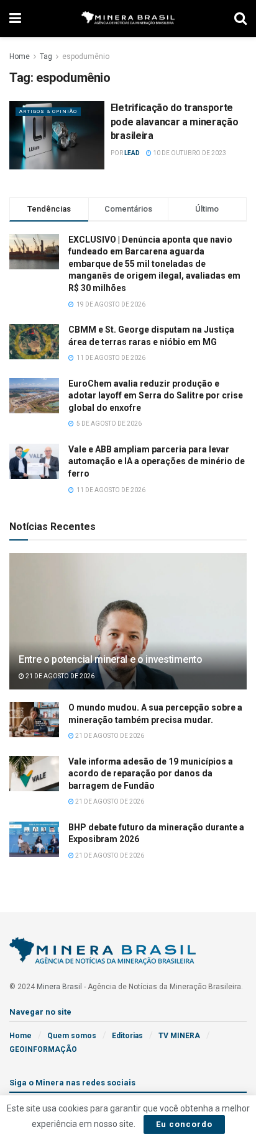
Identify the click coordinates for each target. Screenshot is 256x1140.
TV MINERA (179, 1035)
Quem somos (71, 1035)
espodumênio (85, 56)
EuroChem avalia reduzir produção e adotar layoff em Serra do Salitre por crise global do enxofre (155, 396)
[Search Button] (240, 18)
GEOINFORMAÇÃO (43, 1049)
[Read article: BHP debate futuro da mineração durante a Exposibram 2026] (34, 839)
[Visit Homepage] (128, 19)
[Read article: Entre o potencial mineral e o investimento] (128, 637)
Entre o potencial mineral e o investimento (111, 659)
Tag (46, 56)
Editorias (127, 1035)
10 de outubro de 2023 (189, 153)
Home (19, 56)
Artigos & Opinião (48, 111)
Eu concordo (184, 1124)
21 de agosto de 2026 (59, 676)
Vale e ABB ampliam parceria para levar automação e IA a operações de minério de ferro (156, 461)
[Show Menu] (15, 18)
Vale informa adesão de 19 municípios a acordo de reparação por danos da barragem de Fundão (150, 773)
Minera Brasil (59, 986)
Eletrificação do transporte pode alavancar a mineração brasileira (175, 121)
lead (132, 153)
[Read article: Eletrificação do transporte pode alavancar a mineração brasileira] (56, 135)
